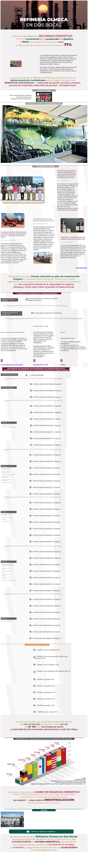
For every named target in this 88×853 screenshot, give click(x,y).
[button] (2, 134)
